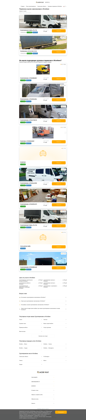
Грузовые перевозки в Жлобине (55, 6)
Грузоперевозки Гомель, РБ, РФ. (28, 30)
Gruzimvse (23, 162)
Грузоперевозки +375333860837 (28, 78)
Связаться (59, 30)
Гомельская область (41, 6)
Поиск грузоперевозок (31, 6)
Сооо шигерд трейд (25, 246)
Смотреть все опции (43, 336)
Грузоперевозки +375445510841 (28, 99)
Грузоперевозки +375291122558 (28, 183)
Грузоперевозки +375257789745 (28, 120)
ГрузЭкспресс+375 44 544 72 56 (28, 51)
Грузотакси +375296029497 (27, 141)
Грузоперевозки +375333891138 (28, 267)
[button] (65, 21)
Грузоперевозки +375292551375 (28, 204)
